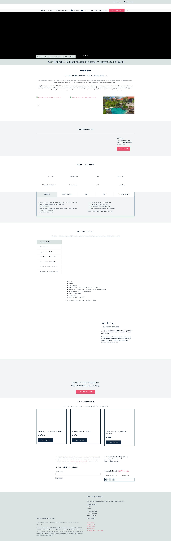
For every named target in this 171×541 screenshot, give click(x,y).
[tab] (47, 194)
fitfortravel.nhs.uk (81, 463)
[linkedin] (113, 479)
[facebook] (109, 479)
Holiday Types (91, 524)
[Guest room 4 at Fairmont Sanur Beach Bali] (85, 105)
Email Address (59, 471)
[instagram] (106, 479)
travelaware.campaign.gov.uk (78, 461)
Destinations (90, 522)
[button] (127, 10)
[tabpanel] (85, 208)
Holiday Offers (91, 526)
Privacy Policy (91, 528)
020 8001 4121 (123, 470)
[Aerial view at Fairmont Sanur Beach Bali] (52, 105)
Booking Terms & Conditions (95, 530)
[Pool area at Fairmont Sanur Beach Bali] (118, 105)
